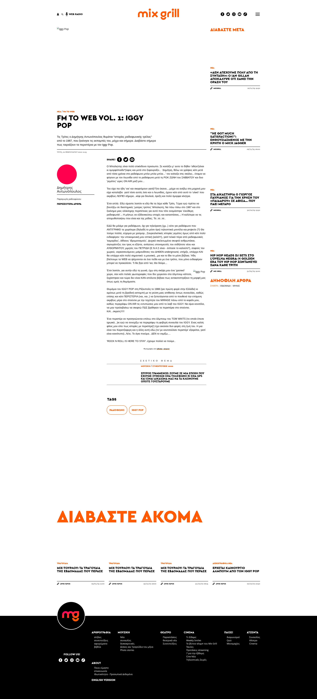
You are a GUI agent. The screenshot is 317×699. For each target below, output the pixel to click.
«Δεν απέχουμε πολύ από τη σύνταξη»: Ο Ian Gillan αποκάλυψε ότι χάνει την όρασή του (234, 77)
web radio (76, 14)
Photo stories (127, 650)
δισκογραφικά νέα (222, 563)
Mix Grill (217, 271)
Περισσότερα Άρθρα (69, 204)
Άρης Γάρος (65, 584)
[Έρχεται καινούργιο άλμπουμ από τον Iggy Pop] (236, 545)
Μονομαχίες (233, 643)
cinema (189, 632)
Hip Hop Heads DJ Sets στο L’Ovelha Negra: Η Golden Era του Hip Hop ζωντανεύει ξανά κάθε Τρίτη (233, 260)
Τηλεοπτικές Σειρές (196, 659)
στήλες (97, 637)
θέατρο (165, 632)
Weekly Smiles (193, 640)
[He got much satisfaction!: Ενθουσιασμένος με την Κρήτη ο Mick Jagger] (235, 111)
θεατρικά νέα (170, 640)
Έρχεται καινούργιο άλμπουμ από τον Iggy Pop (236, 569)
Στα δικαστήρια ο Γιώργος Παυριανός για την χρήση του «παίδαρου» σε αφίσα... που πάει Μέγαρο (234, 199)
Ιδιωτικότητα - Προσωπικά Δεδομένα (113, 674)
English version (103, 680)
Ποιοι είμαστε (101, 667)
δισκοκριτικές (127, 643)
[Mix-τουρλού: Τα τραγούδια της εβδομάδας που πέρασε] (80, 545)
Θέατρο (253, 640)
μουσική (145, 366)
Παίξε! (228, 632)
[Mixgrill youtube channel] (239, 14)
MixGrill (217, 88)
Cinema (253, 643)
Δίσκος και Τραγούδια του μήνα (136, 646)
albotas (159, 349)
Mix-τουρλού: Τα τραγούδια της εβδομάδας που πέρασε (80, 569)
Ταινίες (190, 646)
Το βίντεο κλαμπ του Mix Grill (201, 643)
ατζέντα (252, 632)
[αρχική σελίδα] (158, 14)
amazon (166, 349)
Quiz (229, 640)
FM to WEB (69, 111)
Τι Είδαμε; (191, 637)
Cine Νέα (191, 656)
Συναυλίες (254, 637)
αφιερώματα (100, 643)
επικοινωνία (100, 671)
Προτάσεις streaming (197, 650)
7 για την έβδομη (195, 653)
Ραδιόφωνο (116, 410)
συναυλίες (125, 640)
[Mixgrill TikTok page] (245, 14)
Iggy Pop (137, 410)
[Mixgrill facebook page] (222, 14)
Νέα (59, 111)
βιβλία (97, 646)
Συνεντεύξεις (170, 643)
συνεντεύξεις (101, 640)
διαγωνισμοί (233, 637)
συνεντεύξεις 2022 (162, 366)
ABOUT (96, 663)
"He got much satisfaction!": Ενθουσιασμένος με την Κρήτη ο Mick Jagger (231, 138)
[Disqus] (156, 455)
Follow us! (72, 654)
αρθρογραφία (101, 632)
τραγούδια (62, 563)
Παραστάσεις (170, 637)
